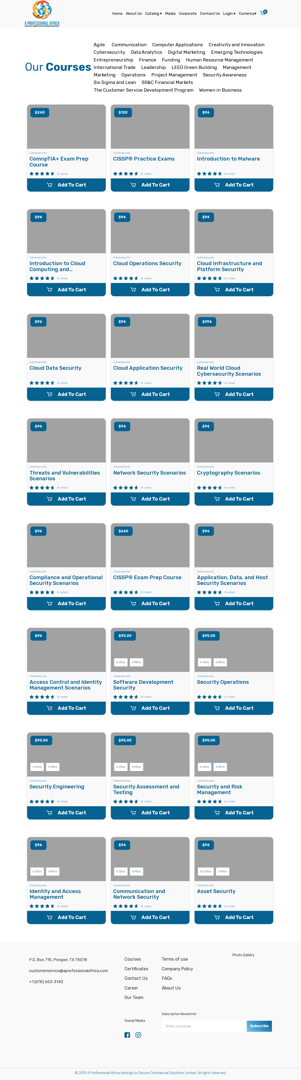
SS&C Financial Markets (167, 82)
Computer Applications (177, 44)
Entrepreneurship (113, 60)
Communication (129, 44)
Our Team (133, 997)
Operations (133, 75)
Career (131, 988)
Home (117, 13)
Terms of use (175, 959)
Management (237, 67)
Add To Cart (72, 185)
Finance (147, 60)
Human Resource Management (219, 60)
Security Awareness (225, 75)
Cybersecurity (109, 52)
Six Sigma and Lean (115, 82)
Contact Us (210, 13)
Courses (132, 959)
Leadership (153, 67)
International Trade (115, 67)
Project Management (174, 75)
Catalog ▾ (153, 13)
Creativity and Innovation (236, 44)
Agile (100, 44)
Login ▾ (229, 13)
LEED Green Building (194, 67)
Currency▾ (247, 13)
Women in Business (220, 90)
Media (170, 13)
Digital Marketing (186, 52)
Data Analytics (146, 52)
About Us (134, 13)
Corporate (188, 13)
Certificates (136, 968)
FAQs (167, 978)
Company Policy (177, 968)
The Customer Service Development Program (143, 90)
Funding (171, 60)
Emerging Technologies (237, 52)
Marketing (105, 75)
